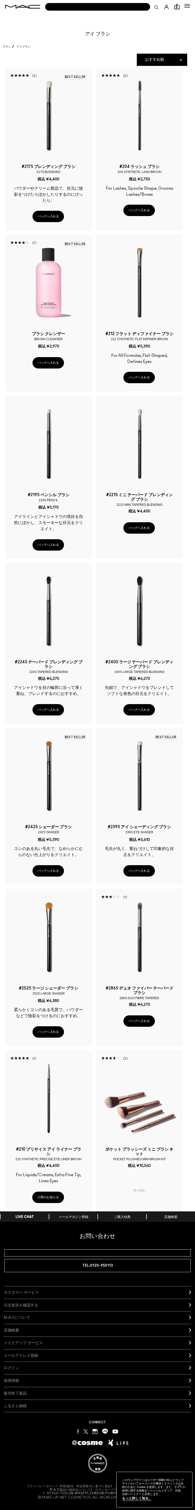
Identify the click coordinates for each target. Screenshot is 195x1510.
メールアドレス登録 (21, 1355)
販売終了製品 (15, 1393)
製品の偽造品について (70, 1489)
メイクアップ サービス (23, 1343)
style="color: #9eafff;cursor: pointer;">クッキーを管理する (99, 1493)
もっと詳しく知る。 (137, 1498)
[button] (187, 6)
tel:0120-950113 (97, 1265)
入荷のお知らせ (48, 1197)
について (17, 1317)
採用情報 (11, 1380)
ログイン (11, 1368)
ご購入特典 (122, 1217)
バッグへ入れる (48, 216)
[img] (48, 115)
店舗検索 (170, 1217)
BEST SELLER (75, 77)
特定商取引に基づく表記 (93, 1486)
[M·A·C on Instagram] (95, 1431)
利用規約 (66, 1486)
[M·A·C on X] (86, 1431)
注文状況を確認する (21, 1305)
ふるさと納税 (15, 1406)
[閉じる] (179, 1486)
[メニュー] (187, 6)
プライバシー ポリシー (42, 1486)
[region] (154, 1489)
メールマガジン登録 (73, 1217)
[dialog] (48, 169)
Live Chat (24, 1217)
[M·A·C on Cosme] (87, 1442)
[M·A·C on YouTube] (115, 1431)
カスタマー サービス (21, 1292)
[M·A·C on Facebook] (78, 1431)
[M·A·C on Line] (105, 1431)
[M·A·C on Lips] (118, 1442)
